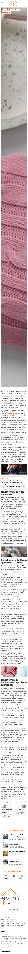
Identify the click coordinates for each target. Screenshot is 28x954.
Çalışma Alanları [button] (5, 951)
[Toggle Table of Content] (24, 478)
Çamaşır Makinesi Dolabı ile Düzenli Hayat (11, 941)
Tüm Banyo (4, 934)
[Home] (14, 3)
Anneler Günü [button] (5, 914)
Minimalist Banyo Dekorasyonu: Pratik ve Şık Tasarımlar (12, 946)
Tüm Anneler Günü (5, 917)
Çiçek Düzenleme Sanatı (7, 921)
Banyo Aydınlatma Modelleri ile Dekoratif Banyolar (14, 943)
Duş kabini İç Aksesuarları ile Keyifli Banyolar (12, 936)
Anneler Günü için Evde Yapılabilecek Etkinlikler (13, 923)
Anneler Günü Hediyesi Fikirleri (8, 919)
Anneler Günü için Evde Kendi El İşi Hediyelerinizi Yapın (13, 926)
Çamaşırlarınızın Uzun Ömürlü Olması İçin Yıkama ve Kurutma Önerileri (13, 939)
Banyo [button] (3, 931)
